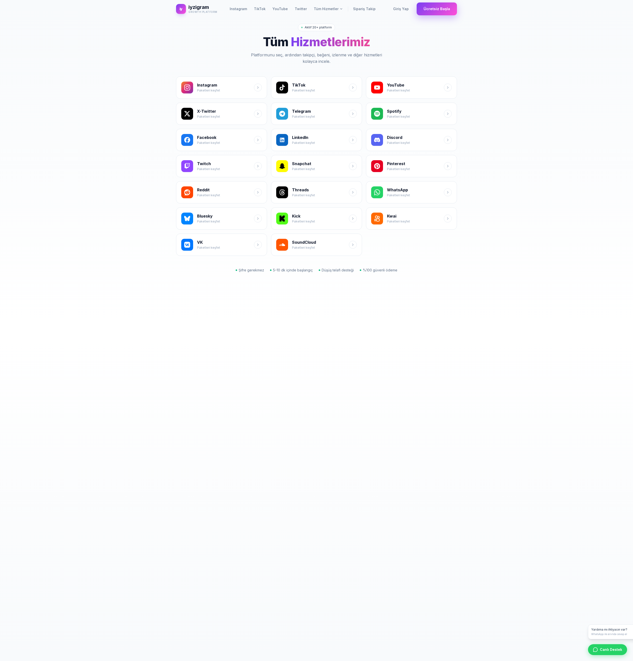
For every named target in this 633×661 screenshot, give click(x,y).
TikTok (260, 9)
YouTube (280, 9)
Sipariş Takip (364, 9)
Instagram (238, 9)
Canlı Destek (611, 649)
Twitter (301, 9)
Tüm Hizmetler (326, 9)
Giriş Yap (401, 9)
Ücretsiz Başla (437, 8)
